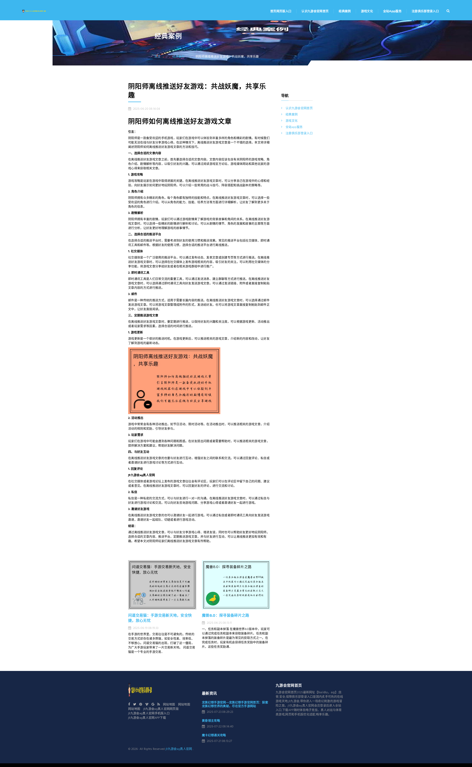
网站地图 (169, 704)
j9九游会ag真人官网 (179, 749)
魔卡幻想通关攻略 (214, 735)
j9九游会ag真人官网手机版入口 (149, 713)
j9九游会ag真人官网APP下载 (147, 718)
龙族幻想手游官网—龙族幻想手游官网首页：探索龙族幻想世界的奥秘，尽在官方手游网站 (235, 704)
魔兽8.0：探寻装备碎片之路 (225, 615)
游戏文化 (367, 11)
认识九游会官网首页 (315, 11)
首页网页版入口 (280, 11)
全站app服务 (392, 11)
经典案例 (345, 11)
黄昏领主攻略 (211, 720)
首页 (158, 56)
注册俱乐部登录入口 (425, 11)
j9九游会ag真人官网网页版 (161, 709)
